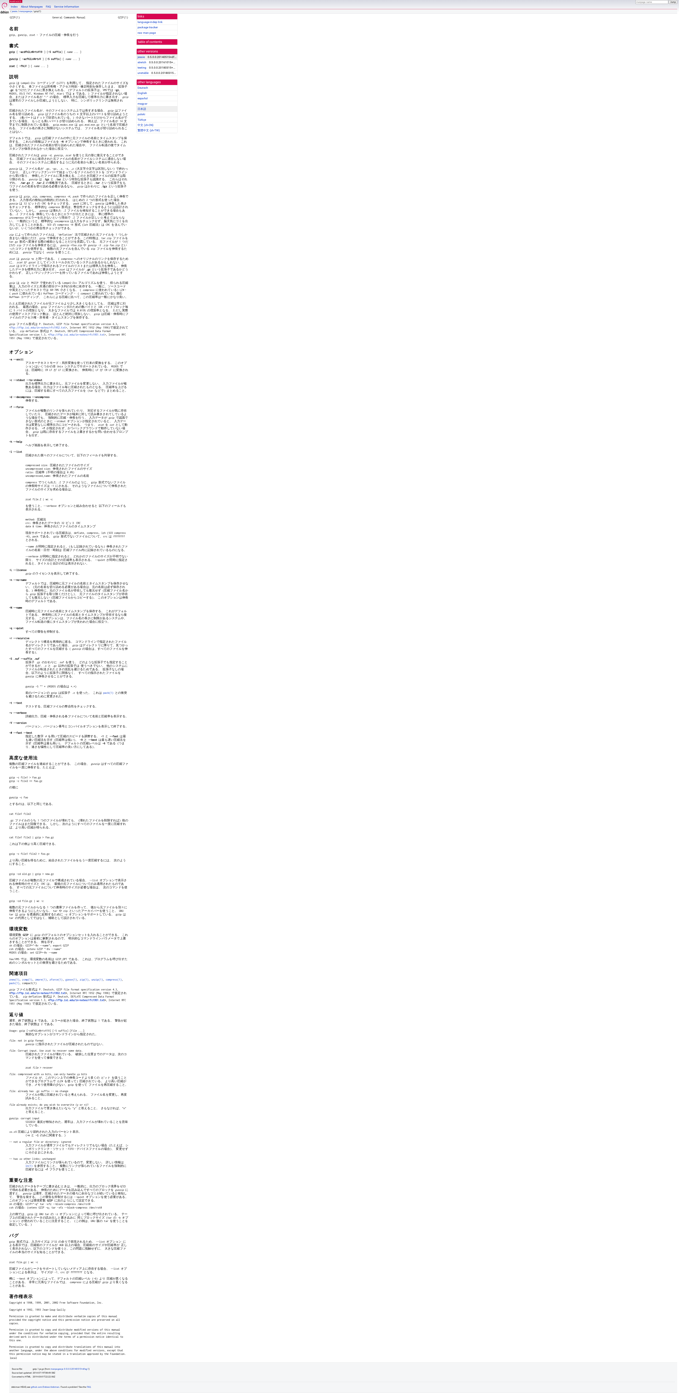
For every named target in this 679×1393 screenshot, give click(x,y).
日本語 (142, 109)
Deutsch (143, 87)
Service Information (66, 6)
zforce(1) (56, 979)
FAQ (48, 6)
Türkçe (142, 119)
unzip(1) (97, 979)
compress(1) (114, 979)
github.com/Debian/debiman (45, 1387)
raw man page (147, 32)
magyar (142, 103)
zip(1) (84, 979)
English (142, 93)
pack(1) (108, 692)
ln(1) (29, 1165)
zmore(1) (41, 979)
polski (141, 114)
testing (142, 67)
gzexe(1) (71, 979)
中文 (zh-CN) (146, 125)
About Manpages (32, 6)
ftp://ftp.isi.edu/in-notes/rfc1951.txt (77, 334)
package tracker (148, 27)
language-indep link (150, 22)
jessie (14, 11)
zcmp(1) (27, 979)
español (143, 98)
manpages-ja (25, 11)
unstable (143, 73)
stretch (142, 62)
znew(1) (14, 979)
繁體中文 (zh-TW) (149, 130)
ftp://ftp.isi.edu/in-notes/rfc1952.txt (38, 327)
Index (14, 6)
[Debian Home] (4, 7)
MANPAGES (15, 1)
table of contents (150, 42)
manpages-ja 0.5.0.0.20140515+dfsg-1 (70, 1369)
